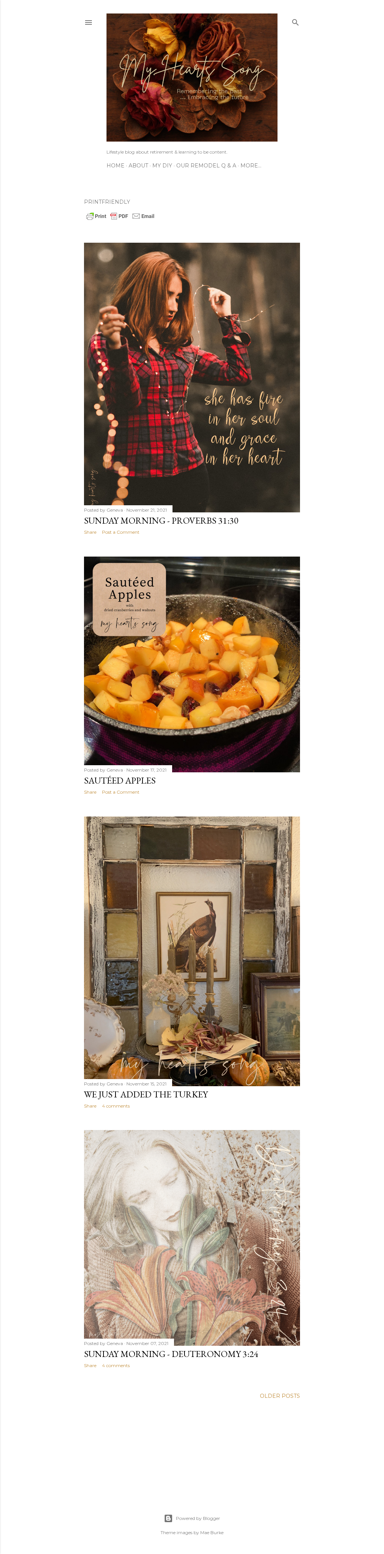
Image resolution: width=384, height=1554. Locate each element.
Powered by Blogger (198, 1518)
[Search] (295, 20)
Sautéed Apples (120, 780)
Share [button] (90, 532)
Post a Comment (121, 532)
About (138, 165)
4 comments (116, 1106)
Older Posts (280, 1396)
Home (115, 165)
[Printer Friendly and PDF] (120, 219)
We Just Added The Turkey (146, 1094)
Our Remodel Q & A (206, 165)
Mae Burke (212, 1532)
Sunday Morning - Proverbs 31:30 (161, 520)
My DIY (162, 165)
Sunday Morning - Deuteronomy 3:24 (171, 1354)
